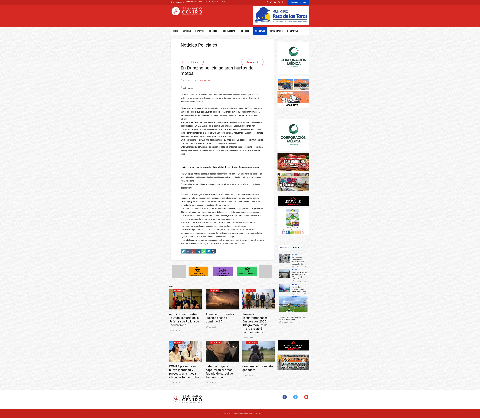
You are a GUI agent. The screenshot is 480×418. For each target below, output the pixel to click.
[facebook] (267, 2)
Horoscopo (245, 31)
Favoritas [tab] (297, 248)
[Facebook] (285, 397)
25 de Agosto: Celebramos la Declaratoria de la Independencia (180, 319)
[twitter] (271, 2)
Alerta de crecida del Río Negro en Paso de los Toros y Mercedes (219, 318)
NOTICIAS (187, 31)
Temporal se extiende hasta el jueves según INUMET (256, 318)
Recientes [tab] (284, 248)
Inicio (175, 31)
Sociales (213, 31)
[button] (283, 305)
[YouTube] (306, 397)
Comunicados (276, 31)
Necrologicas (228, 31)
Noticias (176, 290)
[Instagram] (279, 2)
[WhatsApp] (282, 2)
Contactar (292, 31)
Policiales (260, 31)
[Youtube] (275, 2)
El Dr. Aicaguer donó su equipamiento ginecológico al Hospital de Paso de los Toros (257, 364)
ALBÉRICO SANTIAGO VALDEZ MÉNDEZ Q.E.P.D (206, 2)
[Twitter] (296, 397)
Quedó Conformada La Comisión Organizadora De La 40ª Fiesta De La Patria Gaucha (221, 364)
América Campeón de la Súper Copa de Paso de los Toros (184, 363)
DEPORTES (199, 31)
